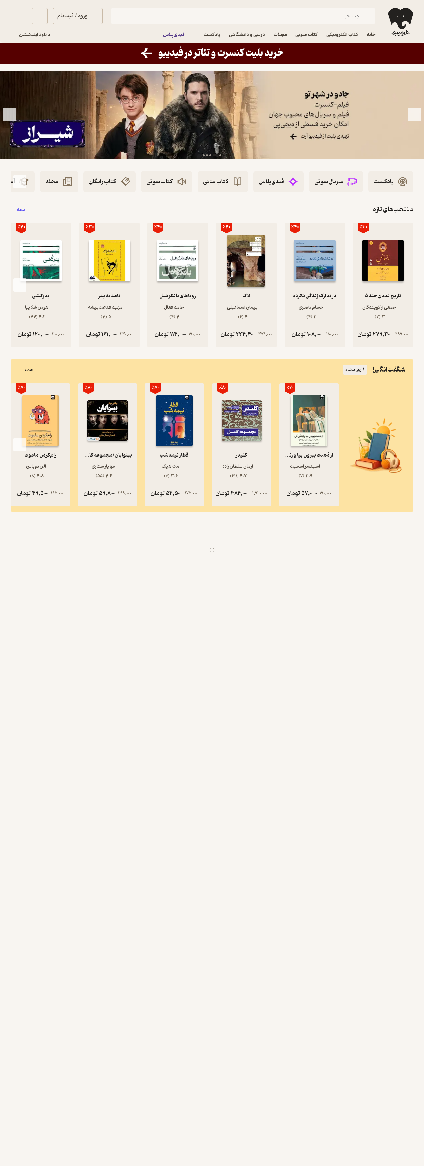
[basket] (40, 16)
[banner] (212, 53)
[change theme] (18, 16)
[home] (399, 22)
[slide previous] (414, 114)
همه (21, 209)
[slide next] (9, 114)
